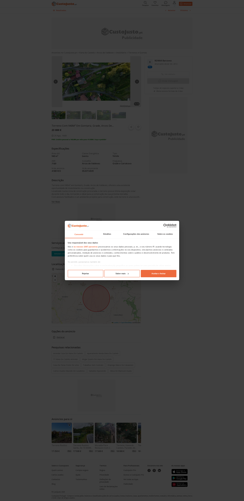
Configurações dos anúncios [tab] (136, 234)
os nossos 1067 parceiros (86, 247)
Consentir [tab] (78, 234)
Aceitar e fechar (158, 273)
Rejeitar (85, 273)
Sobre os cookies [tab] (165, 234)
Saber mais (121, 273)
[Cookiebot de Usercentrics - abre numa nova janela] (165, 226)
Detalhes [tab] (107, 234)
